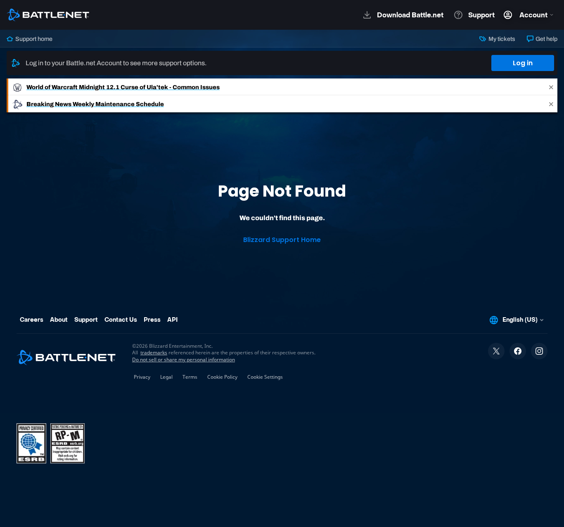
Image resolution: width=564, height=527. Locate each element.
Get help (545, 39)
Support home (33, 39)
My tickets (501, 39)
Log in (523, 63)
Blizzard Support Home (282, 240)
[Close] (551, 86)
